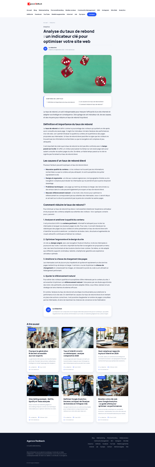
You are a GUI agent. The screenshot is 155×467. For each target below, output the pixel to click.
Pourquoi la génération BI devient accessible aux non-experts (38, 353)
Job (76, 14)
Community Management (86, 10)
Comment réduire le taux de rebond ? (91, 104)
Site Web (114, 10)
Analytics (122, 10)
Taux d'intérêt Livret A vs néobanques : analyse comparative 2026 (74, 353)
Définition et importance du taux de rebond (61, 102)
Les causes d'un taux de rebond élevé (91, 101)
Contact (92, 14)
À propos (82, 14)
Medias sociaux (70, 10)
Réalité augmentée (58, 14)
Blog (35, 10)
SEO (98, 10)
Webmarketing (44, 10)
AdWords (30, 14)
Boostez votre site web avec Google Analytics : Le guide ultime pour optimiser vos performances (110, 402)
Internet (70, 14)
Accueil (29, 10)
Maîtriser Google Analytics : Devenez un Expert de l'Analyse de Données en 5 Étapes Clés (76, 401)
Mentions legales (119, 447)
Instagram (105, 10)
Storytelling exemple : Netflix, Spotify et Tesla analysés (41, 400)
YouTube (47, 14)
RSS (127, 447)
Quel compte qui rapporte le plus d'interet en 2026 (109, 352)
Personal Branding (57, 10)
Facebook (38, 14)
